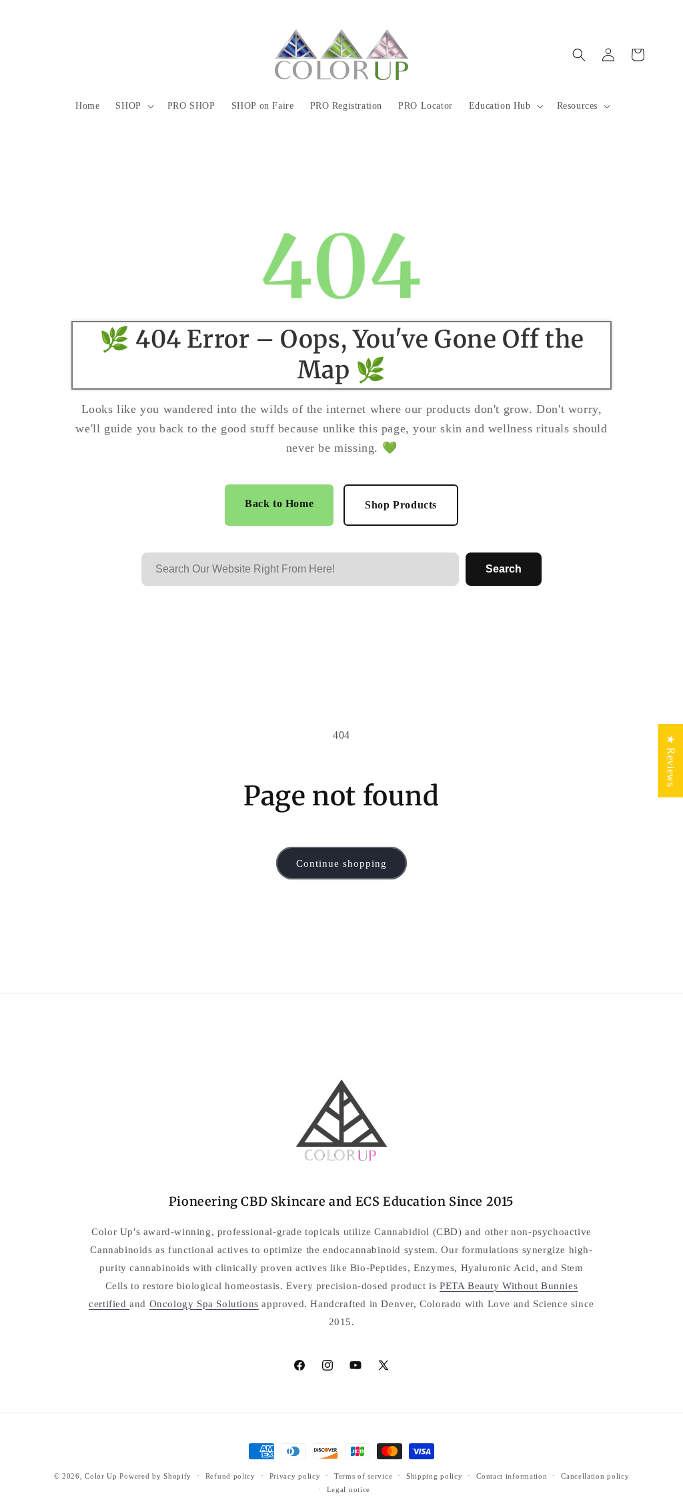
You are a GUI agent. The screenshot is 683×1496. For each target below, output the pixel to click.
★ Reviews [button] (670, 761)
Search (504, 569)
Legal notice (348, 1489)
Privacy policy (295, 1476)
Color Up (101, 1476)
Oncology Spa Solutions (204, 1303)
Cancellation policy (595, 1476)
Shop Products (401, 504)
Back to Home (279, 503)
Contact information (511, 1476)
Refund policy (230, 1476)
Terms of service (363, 1476)
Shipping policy (434, 1476)
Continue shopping (341, 863)
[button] (133, 106)
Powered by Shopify (155, 1476)
